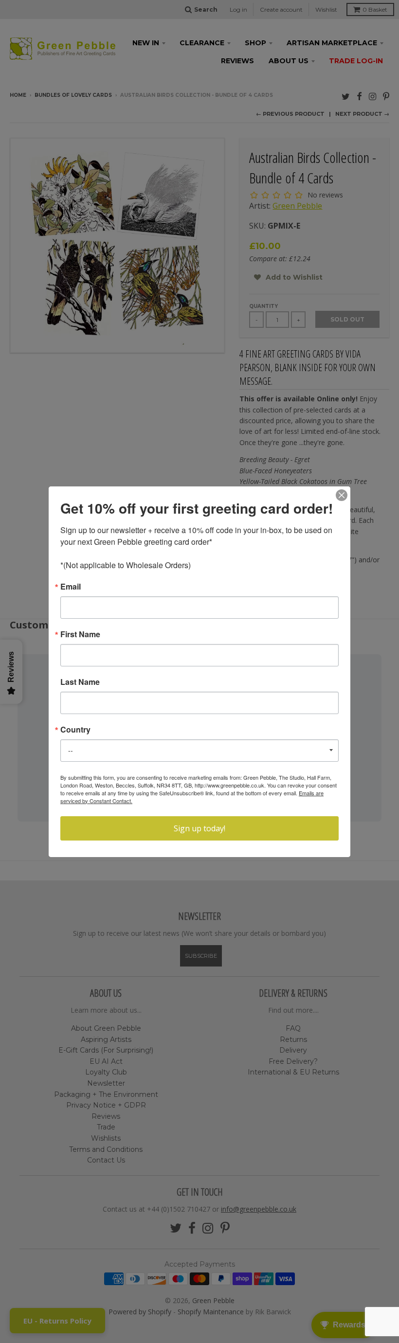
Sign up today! (199, 828)
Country (75, 730)
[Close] (341, 495)
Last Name (80, 682)
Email (70, 587)
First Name (80, 634)
